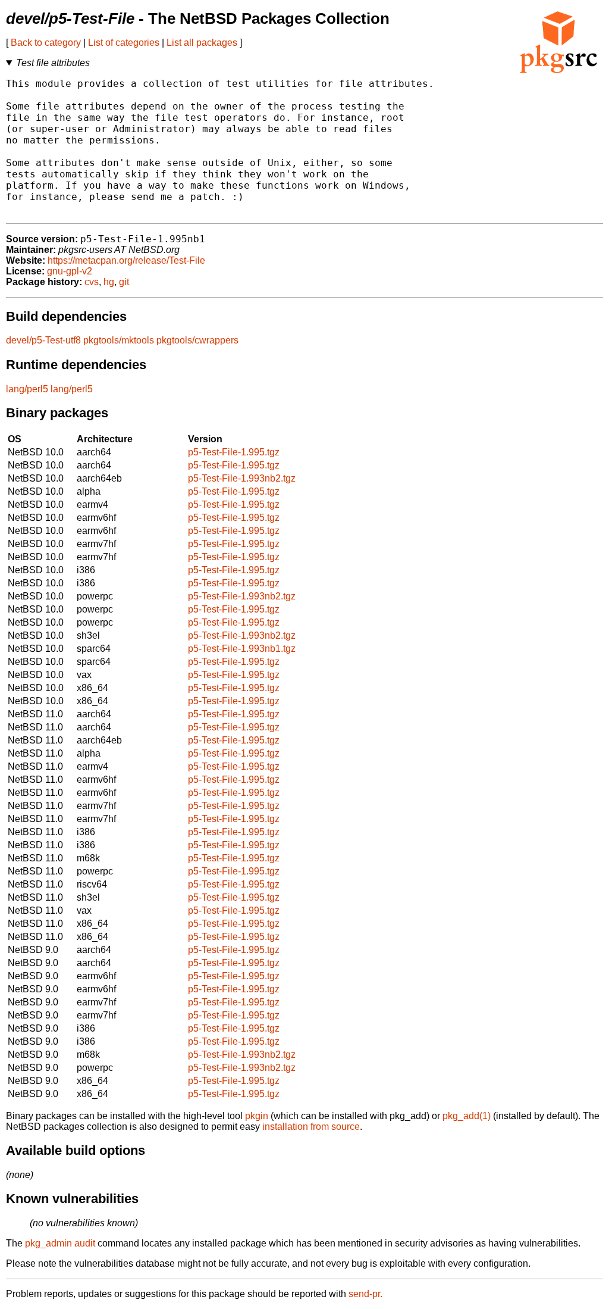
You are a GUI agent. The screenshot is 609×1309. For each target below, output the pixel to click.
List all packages (202, 43)
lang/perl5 (27, 389)
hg (108, 282)
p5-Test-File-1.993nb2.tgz (242, 478)
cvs (91, 282)
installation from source (311, 1126)
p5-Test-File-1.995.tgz (234, 452)
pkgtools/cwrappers (197, 340)
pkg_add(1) (466, 1116)
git (124, 282)
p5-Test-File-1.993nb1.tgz (242, 648)
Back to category (46, 43)
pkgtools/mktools (118, 340)
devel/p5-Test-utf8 (43, 340)
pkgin (256, 1116)
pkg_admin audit (60, 1243)
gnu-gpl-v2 (69, 271)
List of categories (123, 43)
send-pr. (365, 1294)
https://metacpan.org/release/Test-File (126, 260)
